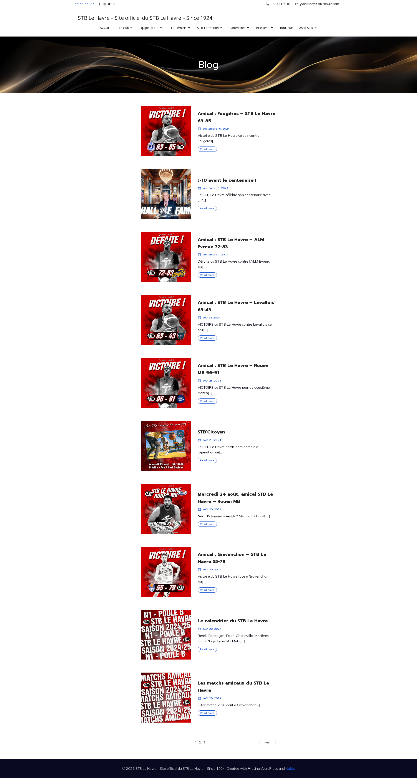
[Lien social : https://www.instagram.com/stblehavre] (104, 4)
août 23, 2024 (212, 381)
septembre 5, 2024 (215, 188)
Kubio (290, 768)
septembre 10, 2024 (216, 129)
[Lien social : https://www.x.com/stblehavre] (109, 4)
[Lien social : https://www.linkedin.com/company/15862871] (114, 4)
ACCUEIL (106, 28)
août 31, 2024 (211, 318)
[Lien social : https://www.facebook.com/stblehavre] (99, 4)
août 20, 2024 (212, 509)
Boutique (286, 28)
